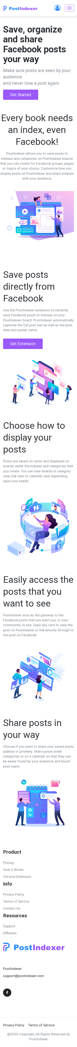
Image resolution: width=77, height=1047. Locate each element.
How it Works (13, 870)
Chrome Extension (17, 877)
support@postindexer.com (23, 976)
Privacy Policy (13, 894)
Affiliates (10, 933)
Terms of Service (16, 901)
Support (9, 926)
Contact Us (11, 908)
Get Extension (23, 343)
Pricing (8, 863)
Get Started (20, 94)
